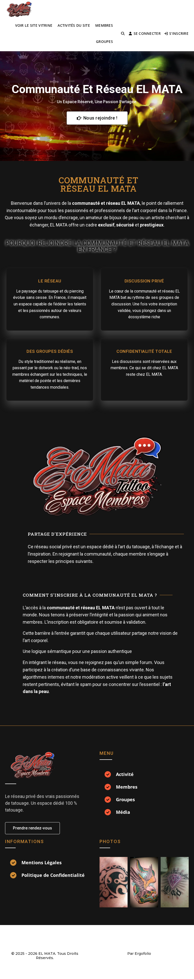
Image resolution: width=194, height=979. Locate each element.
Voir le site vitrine (34, 25)
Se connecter (147, 33)
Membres (104, 25)
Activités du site (74, 25)
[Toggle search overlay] (123, 33)
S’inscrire (178, 33)
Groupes (104, 41)
